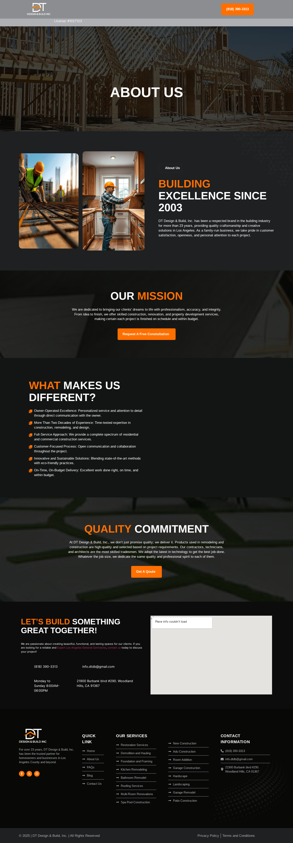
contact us (114, 647)
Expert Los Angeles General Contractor (81, 647)
